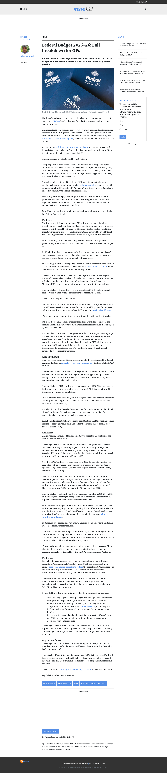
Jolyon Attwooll (27, 56)
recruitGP (98, 764)
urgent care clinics (98, 683)
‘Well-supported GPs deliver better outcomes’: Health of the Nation (132, 72)
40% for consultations (87, 185)
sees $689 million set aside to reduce (66, 567)
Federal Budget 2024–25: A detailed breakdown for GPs (133, 45)
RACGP (91, 764)
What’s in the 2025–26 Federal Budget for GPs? (131, 54)
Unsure (124, 129)
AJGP (103, 764)
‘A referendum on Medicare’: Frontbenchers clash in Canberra (132, 91)
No (123, 125)
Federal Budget (49, 683)
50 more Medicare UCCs (96, 267)
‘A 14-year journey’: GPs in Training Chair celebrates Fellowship (132, 81)
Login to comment (51, 731)
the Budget (55, 121)
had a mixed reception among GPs (57, 138)
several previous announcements (76, 363)
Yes (123, 121)
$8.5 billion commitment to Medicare (71, 147)
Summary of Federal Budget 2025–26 (75, 669)
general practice (64, 683)
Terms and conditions (69, 764)
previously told (102, 310)
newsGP (23, 37)
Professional (26, 39)
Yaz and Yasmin (88, 606)
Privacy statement (82, 764)
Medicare (84, 683)
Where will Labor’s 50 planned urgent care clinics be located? (131, 63)
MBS (76, 683)
